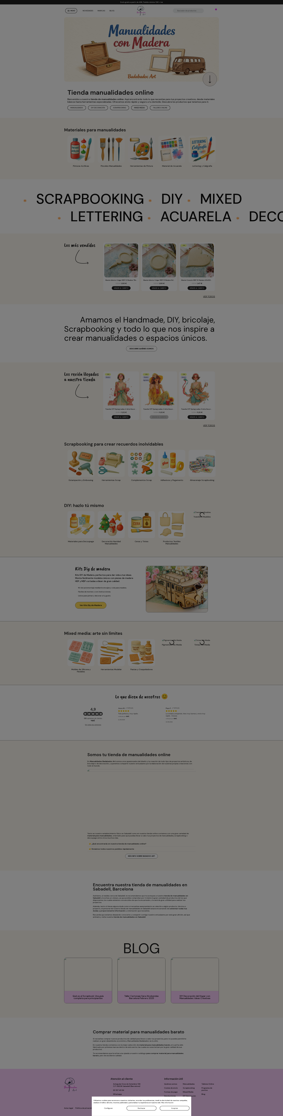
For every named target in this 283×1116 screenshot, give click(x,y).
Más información (167, 1103)
